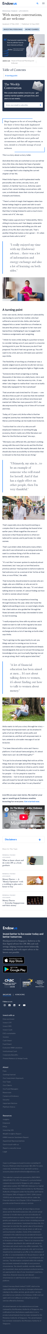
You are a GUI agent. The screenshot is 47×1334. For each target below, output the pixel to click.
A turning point (11, 75)
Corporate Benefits (10, 1055)
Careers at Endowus (11, 1096)
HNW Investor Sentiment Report (16, 1137)
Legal (5, 1152)
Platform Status (9, 1107)
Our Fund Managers (10, 1089)
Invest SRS (7, 1026)
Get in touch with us (11, 1144)
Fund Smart (7, 1044)
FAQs (5, 1126)
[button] (42, 3)
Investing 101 (8, 1130)
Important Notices (10, 1103)
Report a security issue (12, 1148)
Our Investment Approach (13, 1078)
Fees (5, 1071)
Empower (6, 1123)
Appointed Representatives (14, 1141)
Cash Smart (7, 1040)
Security (6, 1100)
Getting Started (9, 1075)
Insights (6, 1119)
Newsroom (7, 1092)
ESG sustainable (9, 1033)
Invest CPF (7, 1023)
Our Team (7, 1082)
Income (6, 1037)
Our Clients (7, 1085)
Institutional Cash (10, 1051)
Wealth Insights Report (12, 1134)
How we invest (8, 1019)
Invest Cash (7, 1030)
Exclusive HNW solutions (12, 1048)
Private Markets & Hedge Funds (15, 1058)
